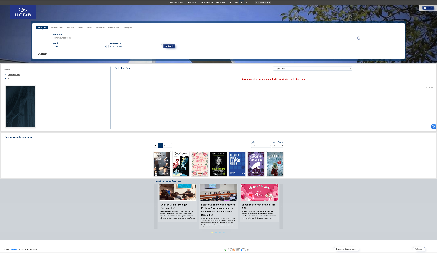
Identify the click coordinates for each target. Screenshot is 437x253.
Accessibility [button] (100, 27)
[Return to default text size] (241, 2)
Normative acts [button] (113, 27)
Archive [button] (89, 27)
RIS (9, 78)
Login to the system (206, 2)
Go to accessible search (176, 2)
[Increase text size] (236, 2)
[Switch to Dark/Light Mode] (230, 2)
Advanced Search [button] (56, 27)
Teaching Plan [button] (127, 27)
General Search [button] (42, 27)
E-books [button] (80, 27)
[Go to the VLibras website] (246, 2)
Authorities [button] (70, 27)
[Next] (169, 145)
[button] (156, 206)
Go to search (192, 2)
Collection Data (14, 75)
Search (170, 46)
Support (420, 249)
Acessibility (222, 2)
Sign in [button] (429, 8)
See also (7, 69)
